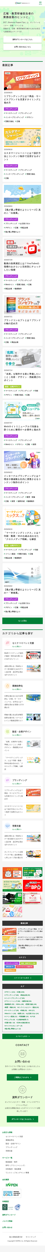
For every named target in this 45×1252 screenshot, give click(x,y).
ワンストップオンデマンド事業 (17, 1173)
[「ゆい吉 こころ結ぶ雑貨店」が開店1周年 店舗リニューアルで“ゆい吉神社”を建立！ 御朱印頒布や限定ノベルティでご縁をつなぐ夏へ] (32, 898)
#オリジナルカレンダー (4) (13, 1026)
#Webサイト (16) (10, 1013)
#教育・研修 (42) (10, 1007)
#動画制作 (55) (9, 1004)
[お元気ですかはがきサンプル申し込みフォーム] (12, 885)
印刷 (35, 391)
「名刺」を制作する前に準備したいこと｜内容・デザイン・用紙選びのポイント (22, 377)
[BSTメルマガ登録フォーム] (12, 873)
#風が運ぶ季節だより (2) (12, 1029)
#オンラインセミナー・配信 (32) (28, 1007)
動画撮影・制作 (11, 1162)
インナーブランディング (14, 117)
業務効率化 (10, 1140)
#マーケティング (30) (11, 1010)
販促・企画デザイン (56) (28, 963)
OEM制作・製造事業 (13, 1169)
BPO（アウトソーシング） (16, 1165)
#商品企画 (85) (25, 995)
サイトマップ (31, 1237)
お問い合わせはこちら (22, 47)
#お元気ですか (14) (32, 1013)
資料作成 (21, 501)
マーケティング (10, 113)
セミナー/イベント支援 (14, 1136)
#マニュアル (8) (9, 1019)
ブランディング (11, 109)
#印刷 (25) (23, 1010)
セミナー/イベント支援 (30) (24, 966)
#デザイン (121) (9, 992)
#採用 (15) (20, 1013)
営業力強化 (9, 121)
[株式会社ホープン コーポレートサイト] (11, 1184)
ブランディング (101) (12, 963)
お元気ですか (24, 223)
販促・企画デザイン (12, 386)
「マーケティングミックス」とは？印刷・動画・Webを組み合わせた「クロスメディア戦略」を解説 (22, 536)
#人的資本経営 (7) (22, 1019)
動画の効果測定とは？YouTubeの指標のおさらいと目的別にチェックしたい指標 (22, 266)
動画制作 (18, 289)
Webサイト (9, 284)
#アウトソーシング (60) (12, 1001)
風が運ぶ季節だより (12, 232)
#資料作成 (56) (27, 1001)
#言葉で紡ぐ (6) (9, 1023)
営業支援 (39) (10, 966)
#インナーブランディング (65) (14, 998)
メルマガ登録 (7, 1221)
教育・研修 (30, 497)
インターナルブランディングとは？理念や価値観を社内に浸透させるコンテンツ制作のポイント (22, 479)
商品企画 (24, 228)
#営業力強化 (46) (31, 1004)
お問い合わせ (7, 1227)
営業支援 (9, 1151)
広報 (17, 121)
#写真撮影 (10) (24, 1016)
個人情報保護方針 (16, 1237)
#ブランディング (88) (11, 995)
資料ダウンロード (9, 1215)
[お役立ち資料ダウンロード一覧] (32, 873)
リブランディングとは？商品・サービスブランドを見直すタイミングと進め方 (22, 99)
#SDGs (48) (20, 1004)
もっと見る (16, 646)
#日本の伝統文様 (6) (23, 1023)
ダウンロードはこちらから (22, 1119)
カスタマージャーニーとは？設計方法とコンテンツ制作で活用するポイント (22, 156)
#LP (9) (32, 1016)
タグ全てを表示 (21, 1036)
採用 (33, 444)
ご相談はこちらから (21, 1077)
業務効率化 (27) (10, 970)
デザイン (29, 117)
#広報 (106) (20, 992)
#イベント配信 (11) (10, 1016)
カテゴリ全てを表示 (21, 978)
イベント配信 (9, 554)
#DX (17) (32, 1010)
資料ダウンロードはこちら (22, 39)
